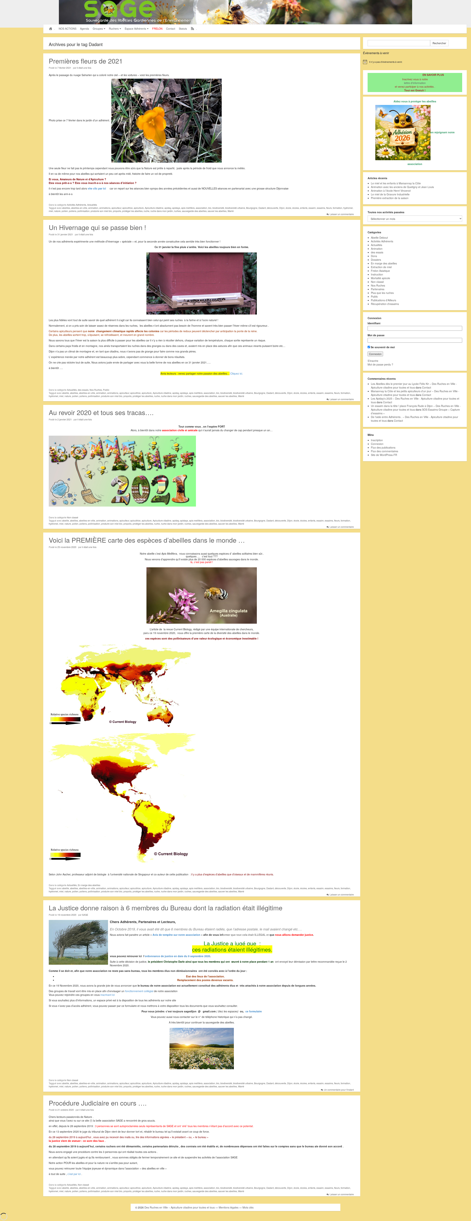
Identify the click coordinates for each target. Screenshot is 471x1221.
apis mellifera (188, 207)
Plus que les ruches (382, 293)
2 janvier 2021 (64, 419)
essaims (321, 207)
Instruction (377, 274)
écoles (295, 207)
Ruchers (114, 28)
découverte (272, 207)
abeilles (66, 207)
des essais (83, 389)
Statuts (183, 28)
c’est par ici (74, 1174)
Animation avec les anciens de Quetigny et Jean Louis (402, 187)
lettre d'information (415, 83)
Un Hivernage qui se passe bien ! (97, 227)
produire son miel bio (101, 210)
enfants (303, 207)
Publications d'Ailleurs (383, 300)
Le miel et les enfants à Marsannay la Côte (396, 183)
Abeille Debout (379, 237)
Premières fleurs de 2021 (86, 60)
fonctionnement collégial (139, 991)
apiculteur (116, 207)
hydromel (348, 207)
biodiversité (218, 207)
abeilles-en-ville (79, 207)
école (288, 207)
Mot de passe (376, 335)
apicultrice (127, 207)
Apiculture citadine (154, 207)
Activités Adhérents (76, 204)
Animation (377, 248)
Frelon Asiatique (380, 271)
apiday (167, 207)
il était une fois (84, 67)
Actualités (92, 204)
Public (106, 389)
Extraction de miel (381, 267)
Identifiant (374, 323)
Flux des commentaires (384, 451)
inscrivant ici (107, 995)
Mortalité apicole (380, 278)
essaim (312, 207)
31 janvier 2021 (65, 234)
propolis (117, 210)
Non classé (72, 517)
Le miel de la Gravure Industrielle (390, 194)
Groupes (98, 28)
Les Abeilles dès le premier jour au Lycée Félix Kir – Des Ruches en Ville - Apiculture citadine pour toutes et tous (414, 385)
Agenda (84, 28)
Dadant (262, 207)
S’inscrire (373, 361)
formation (337, 207)
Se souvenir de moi (382, 347)
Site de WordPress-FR (384, 455)
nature (57, 210)
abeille (65, 392)
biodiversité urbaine (235, 207)
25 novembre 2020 (66, 547)
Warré (231, 210)
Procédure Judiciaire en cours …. (98, 1102)
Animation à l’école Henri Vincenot (391, 190)
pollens (72, 210)
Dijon (282, 207)
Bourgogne (251, 207)
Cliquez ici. (236, 373)
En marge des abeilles (89, 885)
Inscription (377, 440)
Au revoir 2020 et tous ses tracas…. (101, 412)
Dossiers (376, 259)
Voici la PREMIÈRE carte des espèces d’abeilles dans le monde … (147, 539)
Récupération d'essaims (385, 304)
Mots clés (248, 1207)
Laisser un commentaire (342, 214)
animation (93, 207)
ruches (177, 210)
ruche (146, 210)
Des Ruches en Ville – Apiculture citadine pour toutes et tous (179, 1207)
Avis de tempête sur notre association (176, 935)
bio (209, 207)
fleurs (329, 207)
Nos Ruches (96, 389)
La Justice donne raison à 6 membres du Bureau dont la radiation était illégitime (165, 907)
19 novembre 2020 (66, 914)
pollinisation (83, 210)
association (201, 207)
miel (51, 210)
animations (104, 207)
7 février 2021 (64, 67)
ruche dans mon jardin (161, 210)
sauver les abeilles (217, 210)
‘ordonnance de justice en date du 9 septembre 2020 (177, 956)
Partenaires (377, 289)
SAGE (85, 914)
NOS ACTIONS (67, 28)
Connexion (377, 444)
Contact (170, 28)
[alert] (415, 62)
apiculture (139, 207)
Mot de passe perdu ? (380, 364)
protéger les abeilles (132, 210)
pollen (65, 210)
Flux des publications (383, 447)
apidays (176, 207)
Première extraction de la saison (389, 198)
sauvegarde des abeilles (194, 210)
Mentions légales (228, 1207)
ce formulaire (253, 1011)
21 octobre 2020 (65, 1109)
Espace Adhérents (135, 28)
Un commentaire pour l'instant (339, 1089)
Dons (374, 256)
